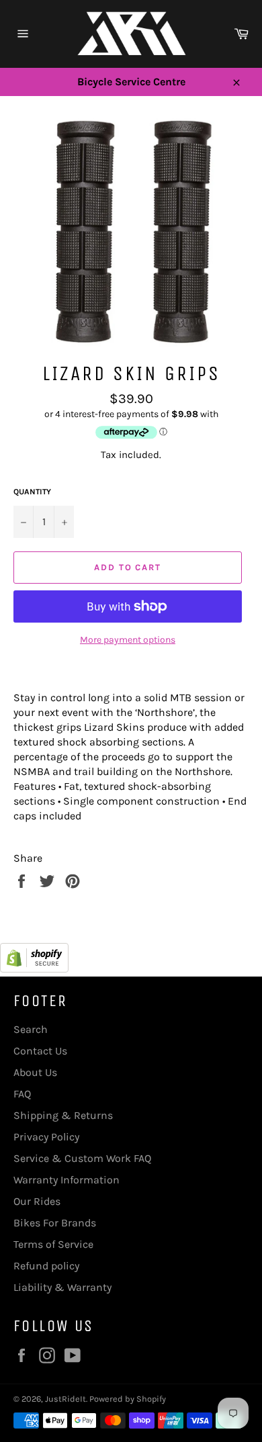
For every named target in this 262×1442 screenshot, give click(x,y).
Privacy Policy (46, 1136)
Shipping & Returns (63, 1115)
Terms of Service (53, 1244)
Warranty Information (66, 1179)
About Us (35, 1072)
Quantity (32, 491)
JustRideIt (65, 1399)
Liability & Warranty (62, 1287)
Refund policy (46, 1265)
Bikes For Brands (54, 1222)
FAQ (22, 1093)
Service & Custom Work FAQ (82, 1158)
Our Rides (36, 1201)
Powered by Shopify (127, 1399)
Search (30, 1029)
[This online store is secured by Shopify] (34, 968)
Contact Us (40, 1050)
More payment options (127, 639)
